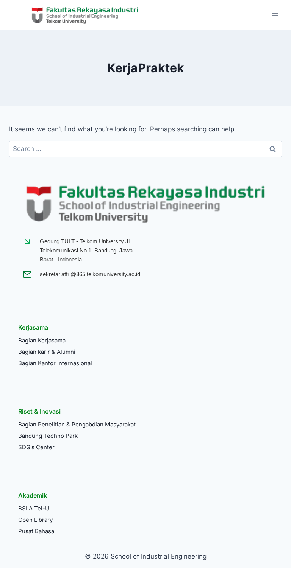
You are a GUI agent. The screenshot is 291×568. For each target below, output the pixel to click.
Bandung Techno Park (48, 435)
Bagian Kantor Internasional (55, 363)
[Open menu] (275, 15)
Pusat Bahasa (36, 531)
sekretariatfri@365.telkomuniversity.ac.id (90, 274)
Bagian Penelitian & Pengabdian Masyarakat (77, 424)
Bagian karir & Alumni (46, 351)
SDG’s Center (36, 447)
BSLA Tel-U (33, 508)
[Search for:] (145, 149)
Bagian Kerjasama (42, 340)
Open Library (35, 519)
